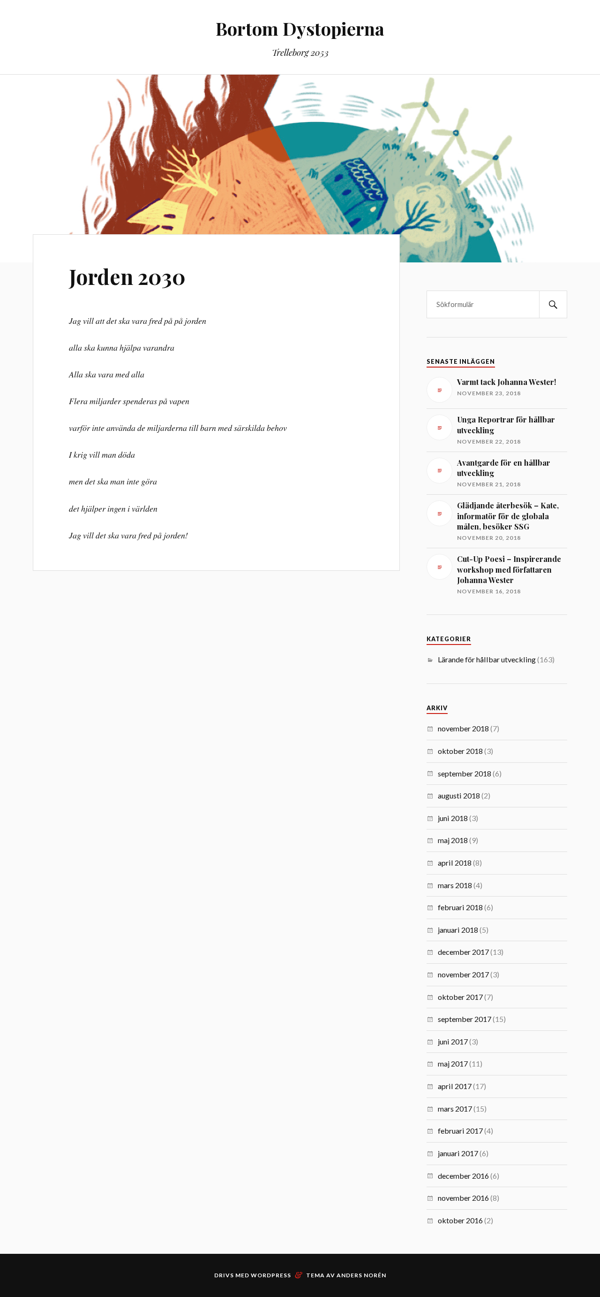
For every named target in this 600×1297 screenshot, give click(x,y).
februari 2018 (460, 907)
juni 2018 (453, 818)
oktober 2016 (460, 1220)
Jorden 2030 (127, 276)
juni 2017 (453, 1041)
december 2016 (463, 1175)
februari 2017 (460, 1130)
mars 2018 (455, 885)
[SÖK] (553, 304)
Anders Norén (361, 1275)
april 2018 (455, 862)
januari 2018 (458, 929)
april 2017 (455, 1086)
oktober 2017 (460, 996)
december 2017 (463, 951)
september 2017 (464, 1018)
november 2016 (463, 1197)
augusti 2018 (459, 795)
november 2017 (463, 974)
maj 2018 (453, 840)
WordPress (271, 1275)
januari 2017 (458, 1153)
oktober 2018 (460, 750)
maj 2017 (453, 1063)
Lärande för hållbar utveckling (487, 659)
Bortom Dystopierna (300, 28)
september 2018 (464, 773)
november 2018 (463, 728)
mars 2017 (455, 1108)
